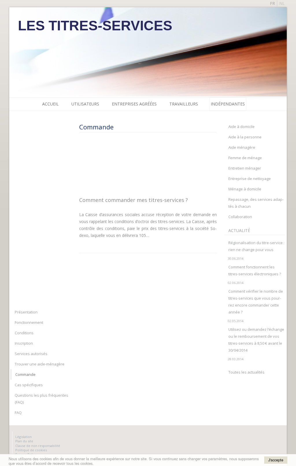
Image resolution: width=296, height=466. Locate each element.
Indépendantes (228, 104)
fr (272, 3)
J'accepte (275, 460)
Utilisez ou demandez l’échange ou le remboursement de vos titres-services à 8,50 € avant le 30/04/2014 (256, 340)
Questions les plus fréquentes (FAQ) (41, 399)
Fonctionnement (29, 322)
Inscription (24, 343)
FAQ (18, 412)
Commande (25, 374)
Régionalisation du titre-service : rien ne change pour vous (256, 246)
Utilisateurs (85, 104)
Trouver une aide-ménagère (39, 364)
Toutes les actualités (246, 372)
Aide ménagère (241, 147)
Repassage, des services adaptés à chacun (256, 203)
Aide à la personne (245, 137)
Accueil (50, 104)
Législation (23, 437)
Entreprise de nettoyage (249, 178)
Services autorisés (31, 353)
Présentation (26, 312)
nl (282, 3)
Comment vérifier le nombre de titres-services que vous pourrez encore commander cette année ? (255, 302)
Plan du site (24, 441)
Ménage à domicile (244, 189)
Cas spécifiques (29, 384)
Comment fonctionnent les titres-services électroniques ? (254, 270)
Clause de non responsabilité (37, 445)
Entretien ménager (244, 168)
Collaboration (240, 216)
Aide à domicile (241, 126)
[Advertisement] (145, 164)
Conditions (24, 332)
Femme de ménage (245, 157)
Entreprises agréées (134, 104)
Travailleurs (183, 104)
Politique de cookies (31, 450)
